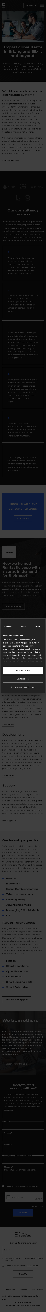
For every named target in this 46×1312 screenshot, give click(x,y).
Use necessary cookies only (23, 687)
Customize (21, 679)
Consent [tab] (8, 626)
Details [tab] (23, 626)
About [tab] (38, 626)
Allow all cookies (23, 670)
